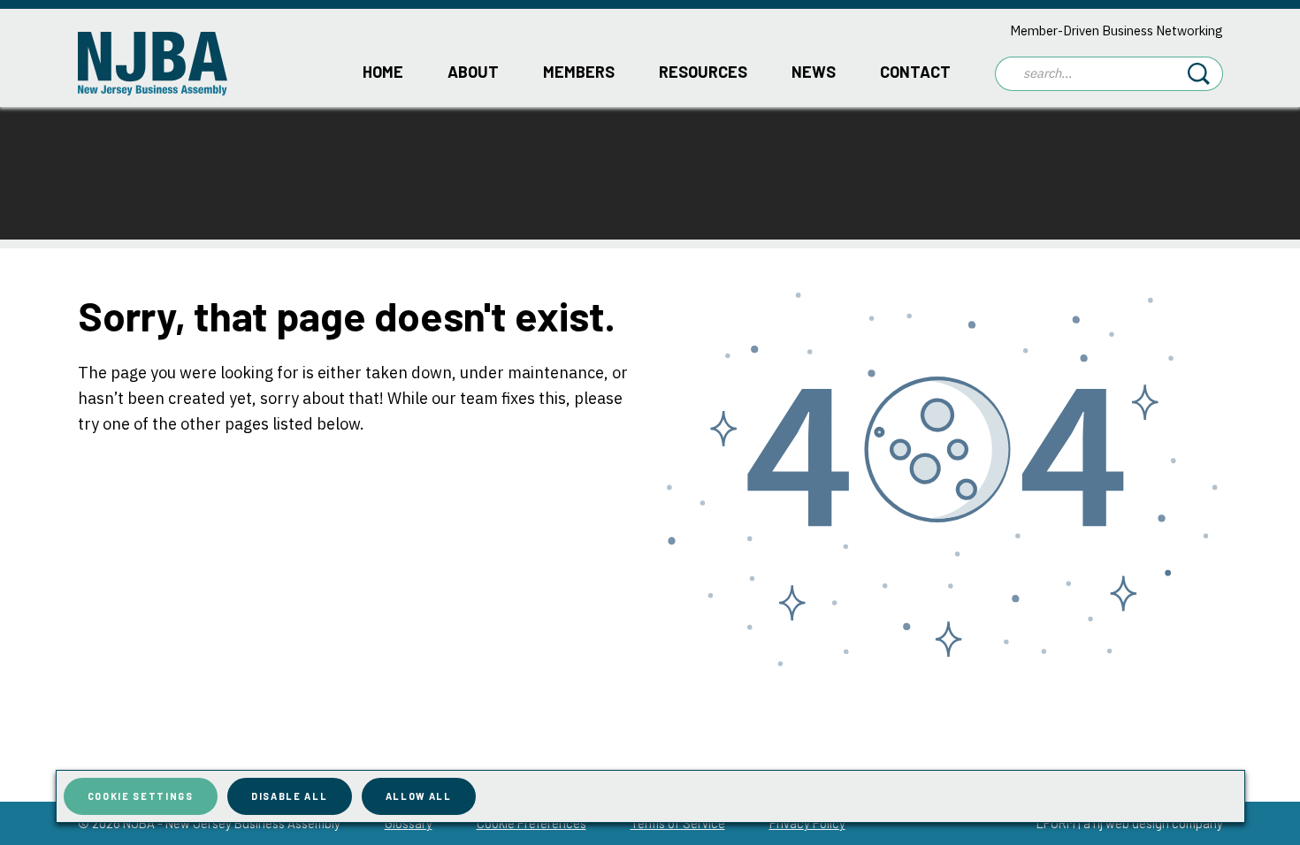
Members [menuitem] (579, 71)
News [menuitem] (813, 71)
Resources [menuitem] (703, 71)
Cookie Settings (141, 796)
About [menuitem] (473, 71)
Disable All (289, 796)
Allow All (419, 796)
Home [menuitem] (383, 71)
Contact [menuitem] (915, 71)
